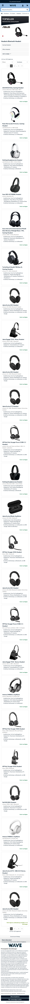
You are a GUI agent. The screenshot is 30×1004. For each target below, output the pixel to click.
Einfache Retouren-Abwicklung (15, 1)
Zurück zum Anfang (15, 936)
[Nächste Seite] (22, 65)
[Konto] (22, 5)
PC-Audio (12, 13)
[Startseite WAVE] (13, 5)
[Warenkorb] (27, 5)
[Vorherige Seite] (8, 65)
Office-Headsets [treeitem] (6, 49)
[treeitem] (15, 54)
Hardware (6, 13)
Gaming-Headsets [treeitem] (6, 45)
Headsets (19, 13)
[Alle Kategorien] (2, 5)
